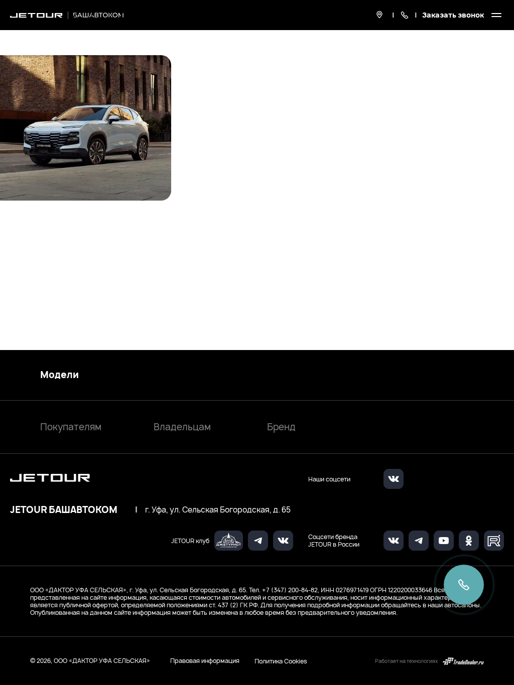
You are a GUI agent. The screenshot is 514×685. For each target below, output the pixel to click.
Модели (59, 375)
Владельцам (182, 427)
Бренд (281, 427)
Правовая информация (204, 660)
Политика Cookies (280, 661)
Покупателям (70, 427)
